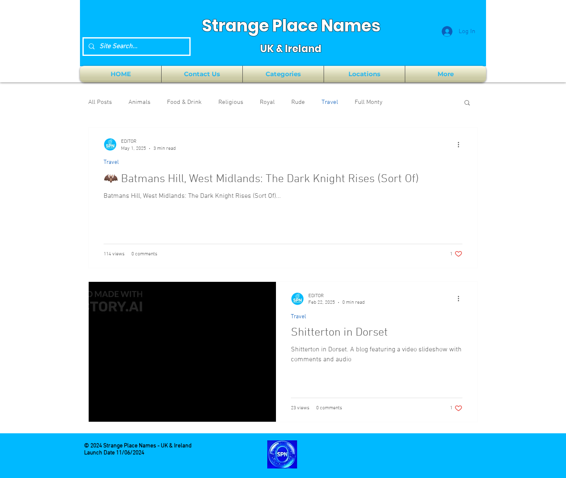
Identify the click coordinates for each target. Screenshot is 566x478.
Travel (330, 102)
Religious (230, 102)
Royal (267, 102)
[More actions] (461, 144)
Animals (139, 102)
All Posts (100, 102)
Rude (298, 102)
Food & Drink (184, 102)
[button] (283, 74)
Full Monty (368, 102)
